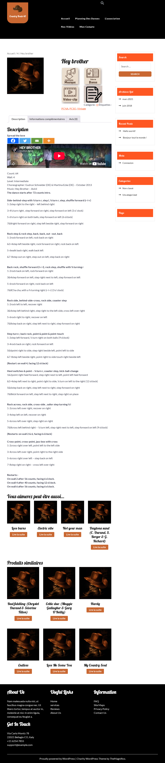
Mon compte (87, 26)
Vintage (81, 108)
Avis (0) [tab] (73, 118)
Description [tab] (18, 118)
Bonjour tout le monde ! (134, 137)
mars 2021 (127, 99)
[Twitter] (25, 141)
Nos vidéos (67, 26)
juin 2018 (127, 105)
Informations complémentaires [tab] (47, 118)
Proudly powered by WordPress (57, 758)
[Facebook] (13, 141)
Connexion (127, 163)
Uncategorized (129, 194)
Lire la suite (18, 534)
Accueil (65, 18)
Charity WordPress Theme (92, 758)
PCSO (72, 108)
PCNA (64, 108)
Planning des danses (87, 18)
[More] (48, 141)
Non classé (127, 188)
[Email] (37, 141)
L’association (112, 18)
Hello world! (129, 131)
